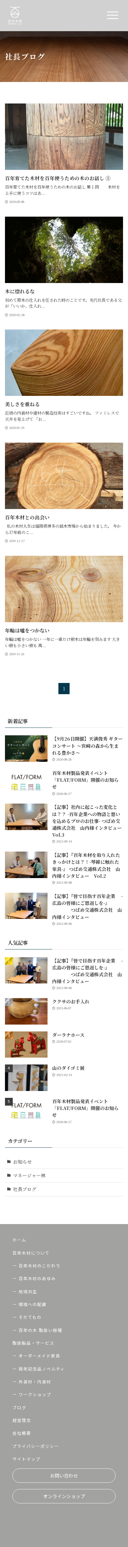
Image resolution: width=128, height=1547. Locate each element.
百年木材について (31, 1253)
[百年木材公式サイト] (14, 15)
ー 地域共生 (24, 1292)
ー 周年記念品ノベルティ (38, 1369)
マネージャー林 (29, 1175)
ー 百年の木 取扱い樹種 (37, 1330)
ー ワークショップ (31, 1394)
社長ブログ (24, 1189)
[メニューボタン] (112, 15)
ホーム (19, 1240)
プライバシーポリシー (35, 1446)
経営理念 (21, 1420)
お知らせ (22, 1161)
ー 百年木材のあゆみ (34, 1278)
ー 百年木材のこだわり (36, 1266)
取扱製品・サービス (33, 1343)
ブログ (19, 1407)
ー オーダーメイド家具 (36, 1356)
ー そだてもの (27, 1317)
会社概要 (21, 1433)
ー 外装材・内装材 (31, 1382)
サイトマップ (26, 1459)
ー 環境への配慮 (29, 1304)
